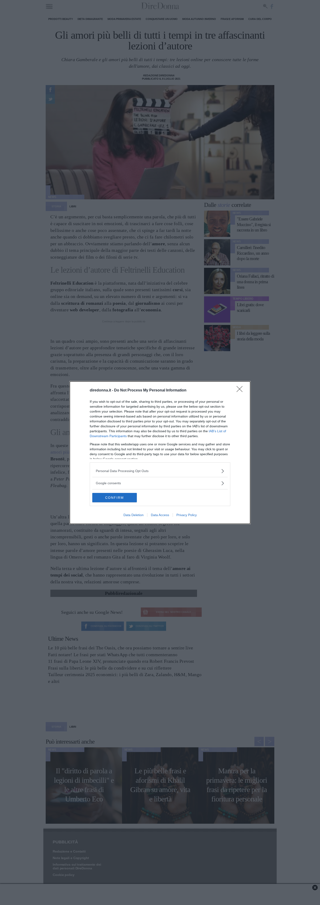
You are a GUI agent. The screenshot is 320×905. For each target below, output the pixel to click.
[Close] (241, 390)
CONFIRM (114, 497)
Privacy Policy (186, 515)
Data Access (160, 515)
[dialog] (160, 452)
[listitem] (160, 471)
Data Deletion (133, 515)
